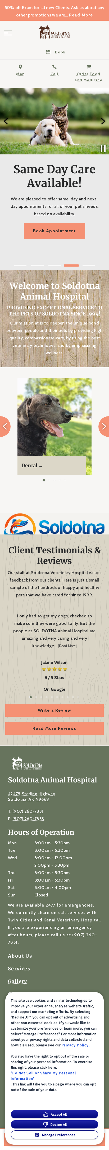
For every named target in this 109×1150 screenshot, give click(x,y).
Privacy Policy (75, 1045)
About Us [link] (20, 956)
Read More (81, 15)
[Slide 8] (68, 697)
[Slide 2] (37, 265)
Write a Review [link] (54, 710)
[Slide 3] (54, 265)
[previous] (6, 121)
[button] (8, 33)
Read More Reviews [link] (54, 728)
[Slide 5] (88, 265)
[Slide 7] (62, 697)
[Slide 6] (57, 697)
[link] (54, 32)
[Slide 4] (71, 265)
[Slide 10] (78, 697)
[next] (102, 121)
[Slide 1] (20, 265)
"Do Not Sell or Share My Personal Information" (43, 1076)
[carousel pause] (103, 148)
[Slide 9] (73, 697)
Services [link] (19, 968)
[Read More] (67, 646)
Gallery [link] (17, 981)
